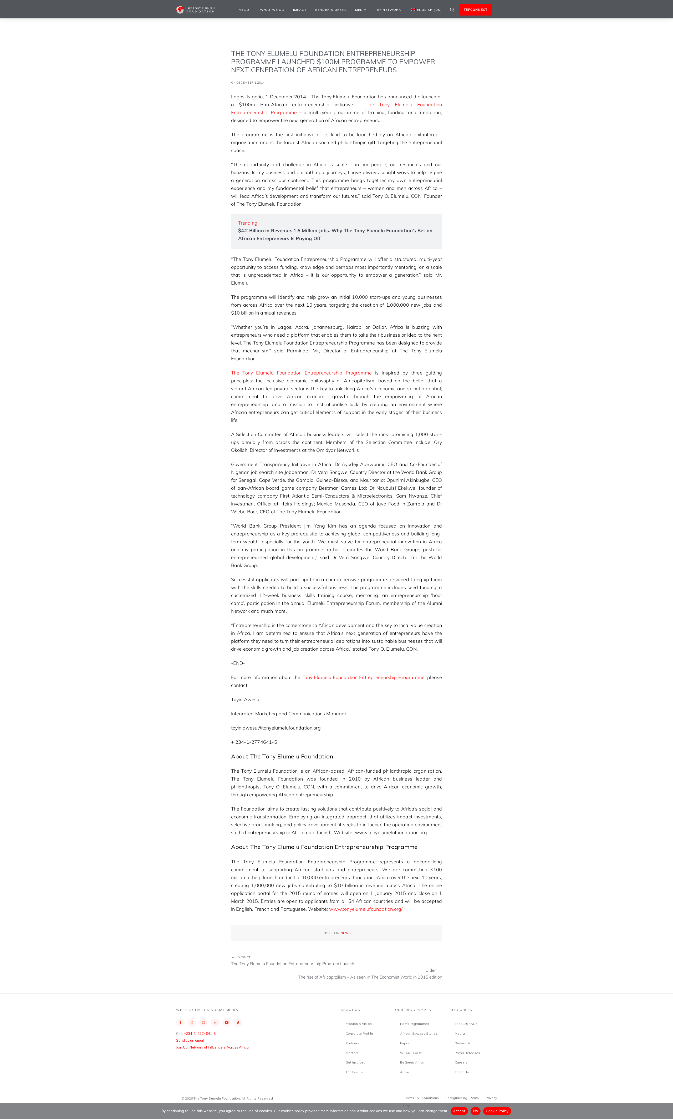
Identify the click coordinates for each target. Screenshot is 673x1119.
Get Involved (355, 1062)
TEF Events (354, 1072)
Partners (352, 1043)
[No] (666, 1111)
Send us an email (190, 1040)
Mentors (352, 1053)
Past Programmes (414, 1024)
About (245, 10)
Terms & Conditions (421, 1098)
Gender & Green (331, 10)
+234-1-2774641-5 (200, 1033)
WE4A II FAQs (411, 1053)
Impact (300, 10)
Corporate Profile (359, 1033)
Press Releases (467, 1053)
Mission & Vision (359, 1024)
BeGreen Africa (412, 1062)
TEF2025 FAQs (466, 1024)
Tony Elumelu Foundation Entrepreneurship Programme (363, 677)
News (346, 933)
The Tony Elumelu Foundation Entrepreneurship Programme (301, 373)
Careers (461, 1062)
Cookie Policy (497, 1111)
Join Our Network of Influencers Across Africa (212, 1047)
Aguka (405, 1072)
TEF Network (388, 10)
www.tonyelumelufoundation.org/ (365, 909)
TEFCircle (462, 1072)
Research (462, 1043)
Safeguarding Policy (462, 1098)
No (475, 1111)
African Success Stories (419, 1033)
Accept (459, 1111)
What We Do (272, 10)
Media (361, 10)
